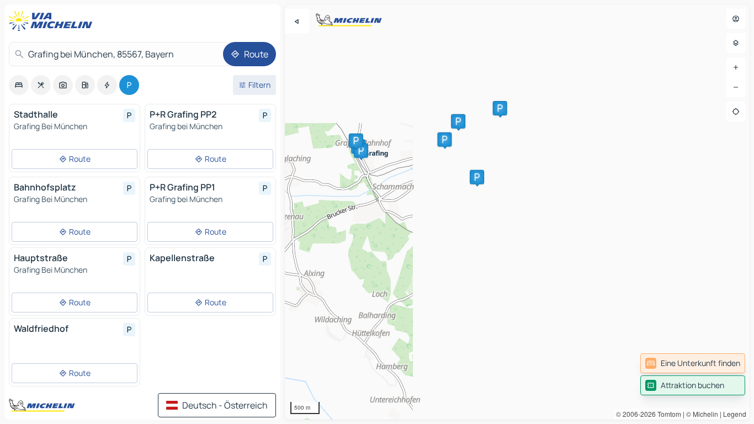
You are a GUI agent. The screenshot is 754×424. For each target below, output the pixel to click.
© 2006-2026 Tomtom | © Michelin (667, 413)
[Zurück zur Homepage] (53, 21)
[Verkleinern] (735, 87)
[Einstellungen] (735, 43)
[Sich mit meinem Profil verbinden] (735, 19)
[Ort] (735, 111)
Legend (734, 413)
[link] (692, 363)
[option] (19, 85)
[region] (517, 212)
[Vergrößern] (735, 67)
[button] (444, 139)
